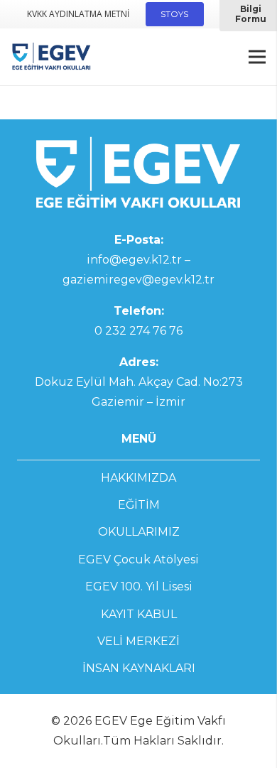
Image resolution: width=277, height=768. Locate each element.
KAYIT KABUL (139, 614)
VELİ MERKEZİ (138, 641)
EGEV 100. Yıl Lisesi (138, 586)
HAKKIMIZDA (138, 478)
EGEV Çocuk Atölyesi (138, 559)
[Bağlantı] (51, 57)
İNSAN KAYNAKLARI (138, 668)
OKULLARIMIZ (139, 532)
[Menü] (257, 57)
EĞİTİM (139, 505)
